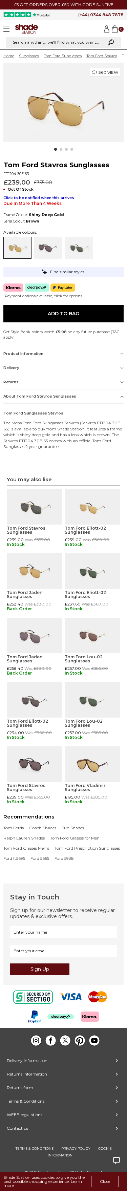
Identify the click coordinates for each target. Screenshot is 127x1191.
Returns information (27, 1074)
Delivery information (27, 1060)
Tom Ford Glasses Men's (26, 848)
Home (8, 56)
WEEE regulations (24, 1114)
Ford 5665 (39, 858)
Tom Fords (13, 828)
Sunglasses (29, 56)
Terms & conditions (35, 1148)
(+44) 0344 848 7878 (101, 14)
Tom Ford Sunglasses (63, 56)
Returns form (20, 1087)
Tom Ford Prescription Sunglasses (87, 848)
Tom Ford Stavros (101, 56)
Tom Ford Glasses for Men (75, 838)
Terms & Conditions (25, 1101)
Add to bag (63, 314)
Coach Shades (42, 828)
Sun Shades (73, 828)
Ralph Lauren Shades (24, 838)
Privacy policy (75, 1148)
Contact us (17, 1128)
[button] (55, 149)
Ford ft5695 (14, 858)
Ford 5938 (64, 858)
